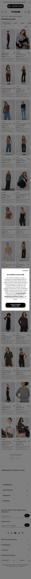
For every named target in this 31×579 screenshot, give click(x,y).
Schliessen (25, 270)
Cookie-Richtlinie (21, 293)
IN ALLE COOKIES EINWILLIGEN (15, 305)
